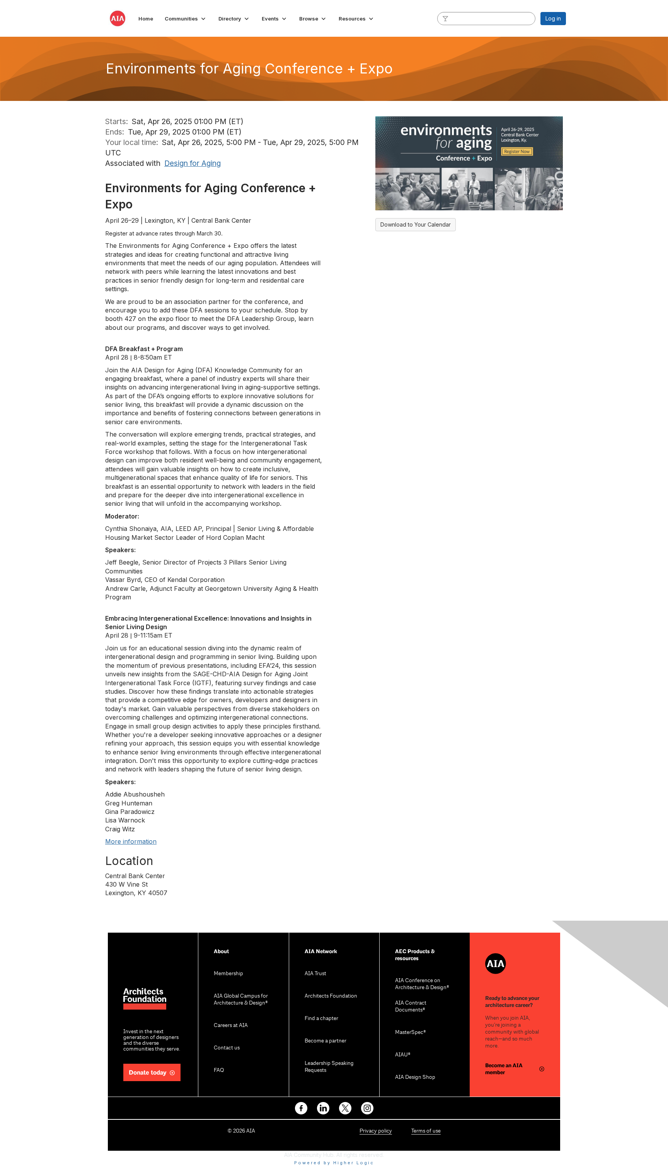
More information (131, 841)
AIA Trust (315, 974)
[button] (186, 18)
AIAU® (403, 1055)
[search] (445, 18)
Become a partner (325, 1041)
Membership (228, 974)
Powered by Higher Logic (334, 1162)
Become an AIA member (504, 1069)
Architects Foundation (331, 996)
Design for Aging (192, 163)
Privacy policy (376, 1131)
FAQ (219, 1070)
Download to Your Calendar (415, 224)
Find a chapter (321, 1019)
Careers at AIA (231, 1026)
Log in (553, 18)
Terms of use (426, 1131)
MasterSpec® (410, 1033)
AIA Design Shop (415, 1077)
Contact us (227, 1048)
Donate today (148, 1072)
